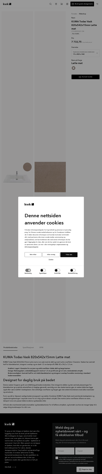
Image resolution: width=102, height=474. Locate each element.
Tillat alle (69, 254)
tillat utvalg (51, 254)
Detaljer (51, 259)
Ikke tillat (33, 254)
